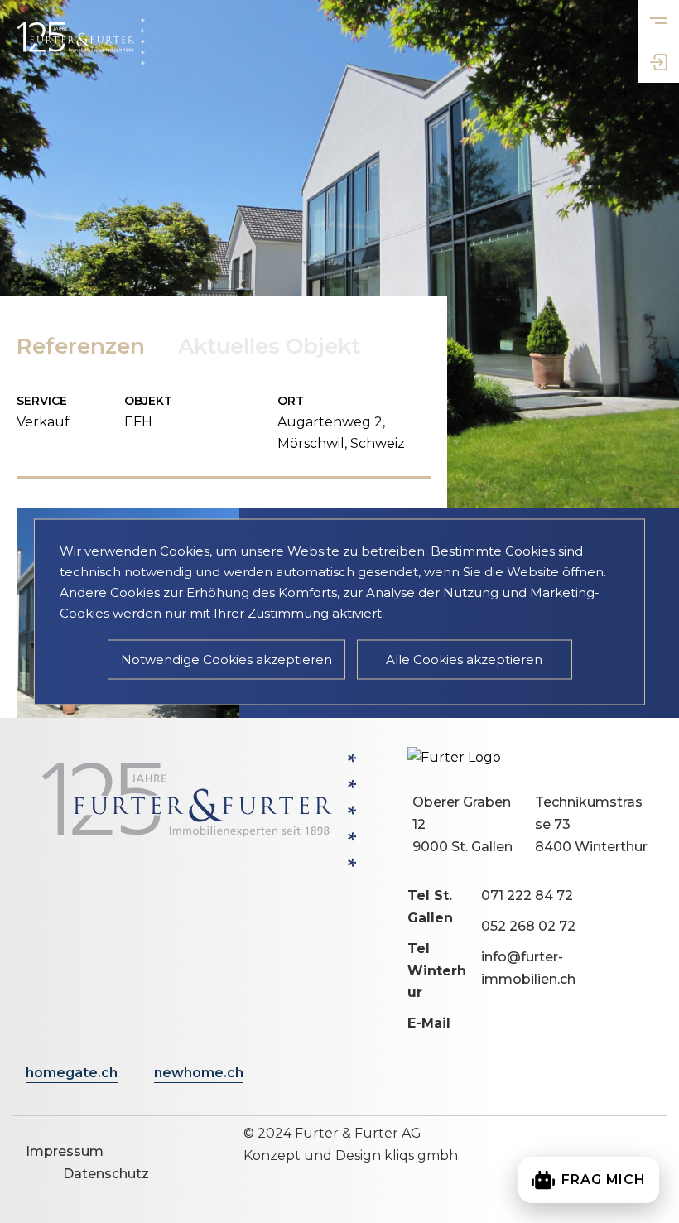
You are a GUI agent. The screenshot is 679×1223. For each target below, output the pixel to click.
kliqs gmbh (421, 1155)
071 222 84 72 (527, 895)
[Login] (658, 62)
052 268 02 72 (528, 926)
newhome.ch (198, 1073)
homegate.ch (72, 1073)
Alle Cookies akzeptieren (464, 659)
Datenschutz (106, 1174)
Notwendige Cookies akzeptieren (226, 659)
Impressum (65, 1151)
